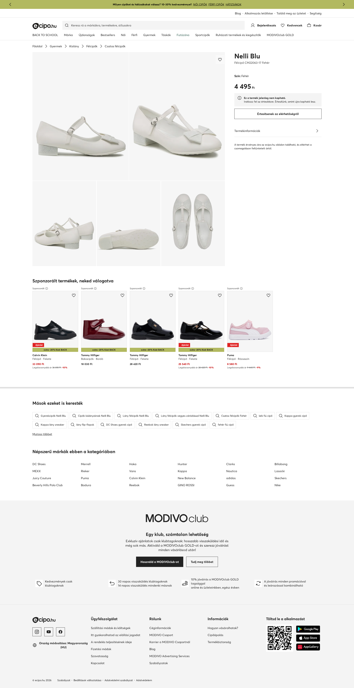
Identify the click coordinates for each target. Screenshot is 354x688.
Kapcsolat (110, 663)
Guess (230, 485)
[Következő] (343, 4)
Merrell (86, 464)
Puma (85, 478)
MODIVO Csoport (177, 635)
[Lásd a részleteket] (317, 130)
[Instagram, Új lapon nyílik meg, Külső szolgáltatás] (36, 631)
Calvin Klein (137, 478)
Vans (132, 471)
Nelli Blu (247, 56)
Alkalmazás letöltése (261, 13)
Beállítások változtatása (87, 680)
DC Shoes (39, 464)
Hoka (132, 464)
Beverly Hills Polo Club (47, 485)
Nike (278, 485)
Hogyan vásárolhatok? (235, 628)
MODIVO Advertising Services (177, 656)
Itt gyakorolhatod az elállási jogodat (118, 635)
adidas (231, 478)
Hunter (182, 464)
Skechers (281, 478)
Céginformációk (172, 628)
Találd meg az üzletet (291, 13)
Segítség (316, 13)
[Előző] (10, 4)
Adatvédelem (144, 680)
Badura (86, 485)
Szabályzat (63, 680)
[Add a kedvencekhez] (220, 59)
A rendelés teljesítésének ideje (118, 642)
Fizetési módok (114, 649)
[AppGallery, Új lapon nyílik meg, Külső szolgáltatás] (308, 647)
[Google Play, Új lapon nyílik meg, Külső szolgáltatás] (308, 629)
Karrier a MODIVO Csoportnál (177, 642)
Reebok (134, 485)
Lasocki (280, 471)
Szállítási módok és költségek (118, 628)
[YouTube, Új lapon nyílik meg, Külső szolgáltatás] (48, 631)
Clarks (230, 464)
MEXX (36, 471)
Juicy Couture (41, 478)
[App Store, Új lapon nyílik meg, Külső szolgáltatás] (308, 638)
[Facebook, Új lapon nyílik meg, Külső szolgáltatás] (60, 631)
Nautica (231, 471)
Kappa (182, 471)
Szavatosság (112, 656)
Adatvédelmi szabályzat (119, 680)
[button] (80, 116)
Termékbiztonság (232, 642)
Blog (240, 13)
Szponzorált (38, 288)
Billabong (281, 464)
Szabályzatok (171, 663)
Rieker (85, 471)
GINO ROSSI (186, 485)
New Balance (187, 478)
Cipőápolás (228, 635)
